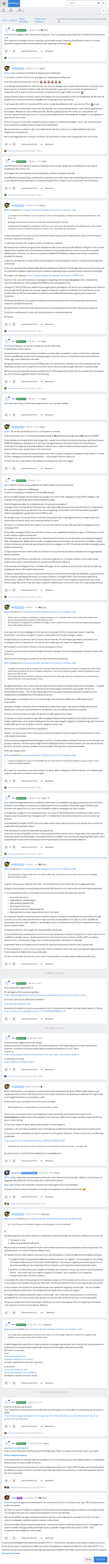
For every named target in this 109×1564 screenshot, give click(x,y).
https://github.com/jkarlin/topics (19, 1062)
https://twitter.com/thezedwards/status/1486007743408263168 (34, 1141)
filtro (13, 30)
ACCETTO (100, 1559)
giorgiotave (16, 1173)
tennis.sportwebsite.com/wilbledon (20, 1372)
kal (12, 68)
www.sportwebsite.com (15, 1356)
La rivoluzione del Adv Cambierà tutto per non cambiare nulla (48, 210)
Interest (11, 11)
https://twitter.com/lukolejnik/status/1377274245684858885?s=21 (35, 1011)
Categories (19, 11)
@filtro (43, 68)
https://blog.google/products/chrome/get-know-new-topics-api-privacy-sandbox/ (41, 1054)
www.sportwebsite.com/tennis (18, 1359)
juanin (13, 1498)
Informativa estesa (11, 1553)
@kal (46, 30)
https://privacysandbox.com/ (17, 1004)
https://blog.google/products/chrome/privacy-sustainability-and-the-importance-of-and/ (45, 995)
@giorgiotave (46, 1214)
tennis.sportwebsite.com (15, 1369)
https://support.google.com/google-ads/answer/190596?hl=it (55, 275)
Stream (3, 11)
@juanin (25, 1448)
